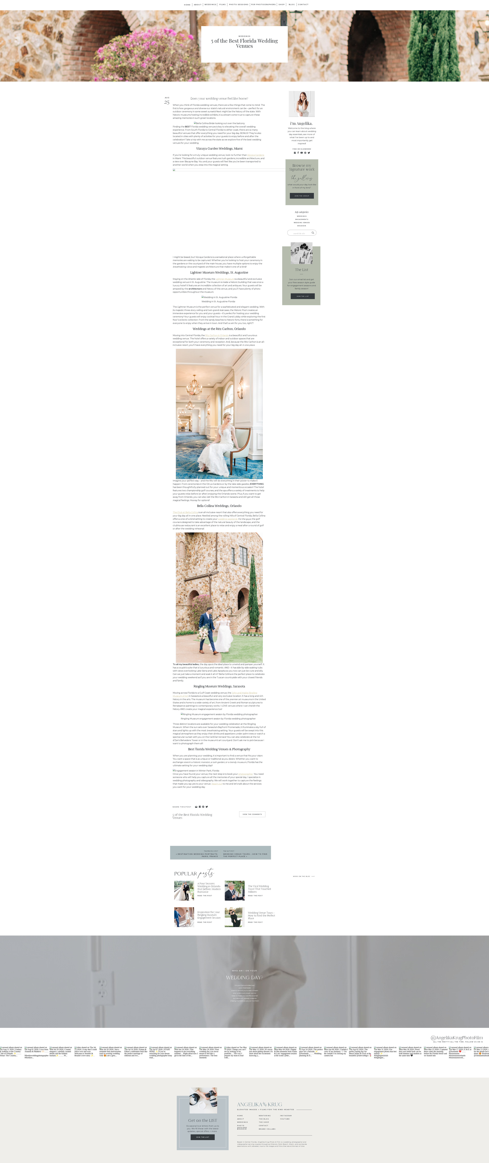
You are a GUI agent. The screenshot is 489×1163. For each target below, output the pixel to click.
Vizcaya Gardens (255, 155)
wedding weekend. (228, 519)
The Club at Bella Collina (185, 512)
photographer (245, 774)
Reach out (217, 784)
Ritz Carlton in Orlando (217, 335)
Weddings (244, 36)
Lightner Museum (225, 279)
